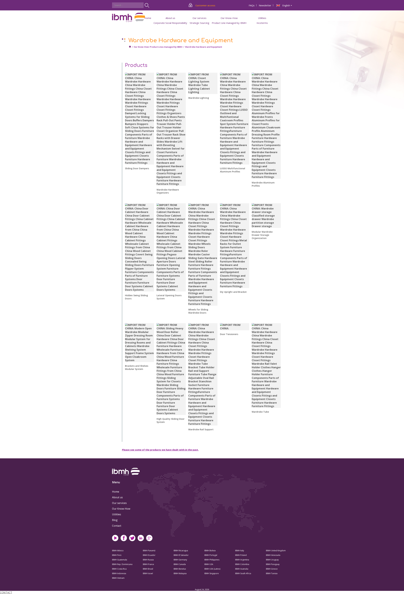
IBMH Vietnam (118, 578)
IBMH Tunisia (271, 573)
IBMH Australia (241, 569)
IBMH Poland (241, 555)
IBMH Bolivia (210, 550)
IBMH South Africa (243, 573)
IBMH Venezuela (273, 555)
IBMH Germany (180, 559)
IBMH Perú (116, 555)
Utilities (116, 514)
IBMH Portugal (210, 555)
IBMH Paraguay (272, 564)
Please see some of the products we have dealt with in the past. (160, 449)
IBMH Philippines (211, 559)
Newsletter (265, 5)
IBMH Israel (148, 573)
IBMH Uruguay (272, 559)
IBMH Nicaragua (181, 550)
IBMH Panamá (149, 550)
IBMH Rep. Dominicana (122, 564)
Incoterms (262, 22)
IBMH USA (208, 564)
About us (117, 497)
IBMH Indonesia (119, 573)
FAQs (252, 5)
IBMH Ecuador (149, 555)
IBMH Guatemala (119, 559)
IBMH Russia (148, 559)
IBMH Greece (272, 569)
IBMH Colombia (242, 564)
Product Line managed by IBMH (229, 22)
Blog (115, 520)
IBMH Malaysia (180, 573)
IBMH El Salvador (181, 555)
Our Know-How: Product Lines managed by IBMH (158, 46)
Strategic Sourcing (199, 22)
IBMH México (118, 550)
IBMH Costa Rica (119, 569)
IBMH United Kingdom (276, 550)
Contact (116, 525)
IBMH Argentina (242, 559)
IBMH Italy (239, 550)
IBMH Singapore (211, 573)
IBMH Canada (180, 564)
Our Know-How (121, 508)
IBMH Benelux (180, 569)
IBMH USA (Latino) (212, 569)
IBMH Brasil (148, 569)
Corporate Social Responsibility (170, 22)
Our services (119, 503)
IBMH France (148, 564)
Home (147, 18)
